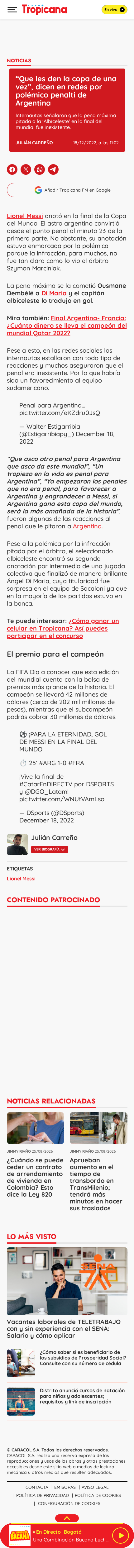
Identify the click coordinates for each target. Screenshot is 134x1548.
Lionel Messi (21, 878)
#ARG (47, 763)
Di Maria (54, 293)
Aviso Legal (95, 1487)
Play (120, 1535)
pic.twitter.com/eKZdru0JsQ (59, 413)
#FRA (76, 763)
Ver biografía (47, 849)
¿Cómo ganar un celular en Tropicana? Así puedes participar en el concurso (63, 628)
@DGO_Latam (46, 791)
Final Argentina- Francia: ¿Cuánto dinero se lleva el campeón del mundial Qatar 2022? (67, 325)
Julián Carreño (34, 142)
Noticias (19, 60)
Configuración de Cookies (69, 1503)
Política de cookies (98, 1495)
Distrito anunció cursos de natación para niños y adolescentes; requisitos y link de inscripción (82, 1396)
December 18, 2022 (46, 820)
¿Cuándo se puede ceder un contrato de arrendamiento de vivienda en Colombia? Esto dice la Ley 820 (35, 1177)
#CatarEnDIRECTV (45, 784)
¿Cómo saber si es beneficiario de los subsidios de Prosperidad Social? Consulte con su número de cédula (83, 1357)
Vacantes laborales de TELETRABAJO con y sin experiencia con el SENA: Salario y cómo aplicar (64, 1328)
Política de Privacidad (42, 1495)
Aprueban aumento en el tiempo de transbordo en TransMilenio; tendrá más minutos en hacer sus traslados (96, 1184)
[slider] (67, 1523)
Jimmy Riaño (19, 1151)
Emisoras (65, 1487)
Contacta (37, 1487)
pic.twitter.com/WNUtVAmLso (61, 799)
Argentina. (88, 526)
